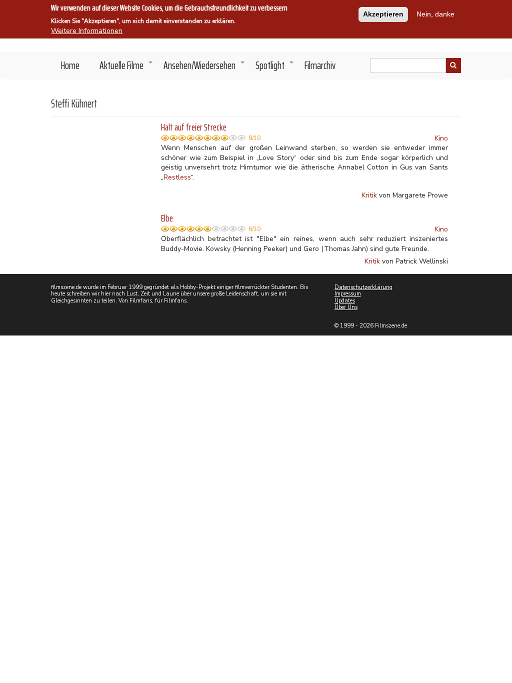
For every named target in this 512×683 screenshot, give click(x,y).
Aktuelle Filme (127, 68)
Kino (441, 138)
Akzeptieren (383, 14)
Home (70, 65)
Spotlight (275, 68)
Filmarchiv (320, 65)
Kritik (369, 195)
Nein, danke (435, 14)
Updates (344, 300)
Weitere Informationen (86, 31)
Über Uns (346, 307)
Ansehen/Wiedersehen (205, 68)
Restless (177, 177)
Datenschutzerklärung (363, 287)
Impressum (347, 294)
